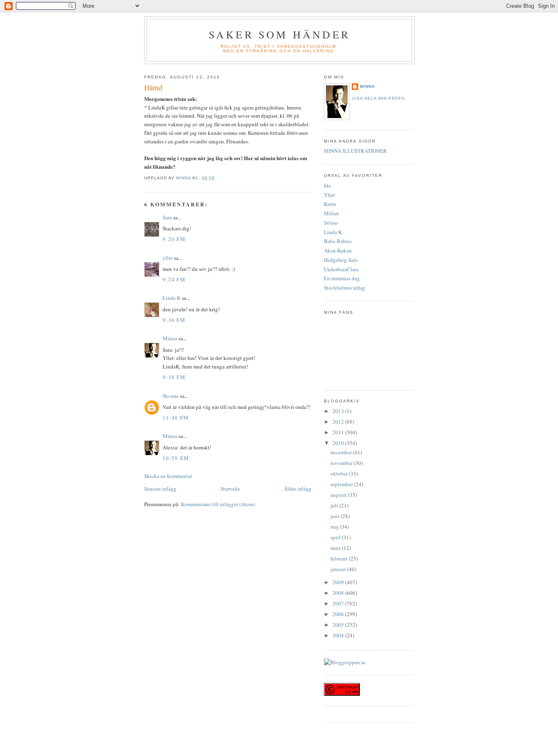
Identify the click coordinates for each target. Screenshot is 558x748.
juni (335, 516)
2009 (339, 582)
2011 (339, 432)
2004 (339, 635)
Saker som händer (279, 34)
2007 (339, 603)
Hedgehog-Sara (341, 259)
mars (336, 548)
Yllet (329, 195)
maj (335, 526)
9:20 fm (174, 239)
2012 (339, 421)
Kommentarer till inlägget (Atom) (218, 504)
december (341, 452)
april (336, 537)
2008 (339, 592)
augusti (339, 494)
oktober (339, 473)
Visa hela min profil (379, 98)
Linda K (172, 297)
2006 (339, 614)
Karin (330, 204)
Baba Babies (338, 241)
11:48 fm (176, 417)
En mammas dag (342, 278)
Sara (167, 217)
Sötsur (331, 222)
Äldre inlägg (298, 488)
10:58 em (176, 458)
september (342, 484)
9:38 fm (174, 377)
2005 (339, 624)
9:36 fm (174, 320)
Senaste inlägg (160, 488)
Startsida (230, 488)
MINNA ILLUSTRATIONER (355, 150)
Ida (327, 185)
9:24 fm (174, 279)
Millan (331, 213)
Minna (170, 338)
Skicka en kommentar (168, 476)
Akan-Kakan (338, 250)
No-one (171, 396)
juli (334, 505)
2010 (339, 443)
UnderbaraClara (341, 269)
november (342, 463)
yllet (168, 257)
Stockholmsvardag (344, 287)
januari (338, 569)
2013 (339, 411)
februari (339, 558)
